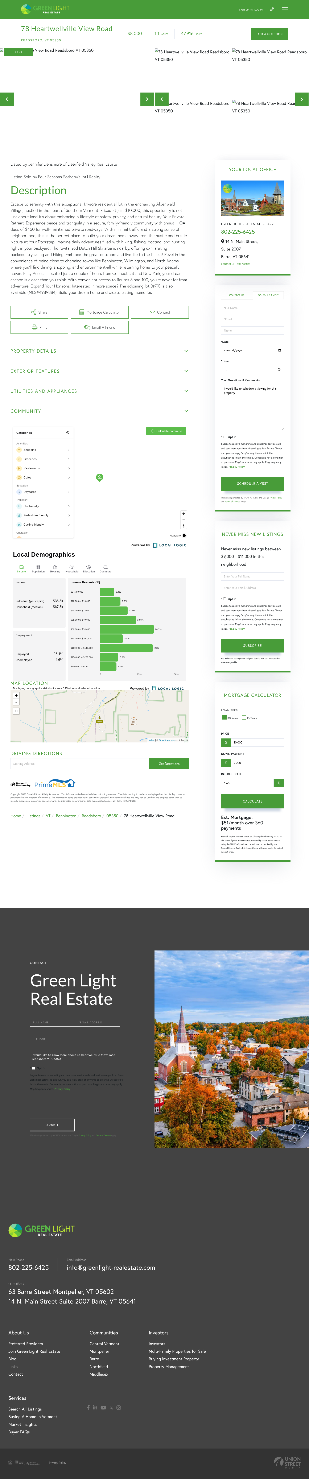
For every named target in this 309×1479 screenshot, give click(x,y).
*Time (225, 361)
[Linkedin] (95, 1408)
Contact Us (228, 264)
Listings (33, 816)
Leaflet (151, 740)
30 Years (232, 718)
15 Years (252, 718)
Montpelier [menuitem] (99, 1351)
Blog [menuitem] (12, 1359)
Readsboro (91, 816)
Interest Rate (231, 774)
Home (16, 816)
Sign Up (244, 9)
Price (225, 734)
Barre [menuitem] (94, 1359)
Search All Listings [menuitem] (25, 1409)
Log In (259, 9)
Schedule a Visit (268, 295)
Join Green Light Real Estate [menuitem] (34, 1351)
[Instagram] (118, 1408)
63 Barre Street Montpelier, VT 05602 (61, 1291)
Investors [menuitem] (157, 1343)
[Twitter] (111, 1408)
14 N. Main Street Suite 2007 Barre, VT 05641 (72, 1301)
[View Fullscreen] (16, 711)
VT (48, 816)
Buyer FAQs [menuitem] (19, 1432)
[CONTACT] (269, 34)
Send (52, 1125)
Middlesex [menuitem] (99, 1374)
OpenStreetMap (167, 740)
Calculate (253, 801)
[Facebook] (88, 1408)
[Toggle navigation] (285, 9)
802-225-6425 (238, 231)
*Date (225, 342)
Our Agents (243, 264)
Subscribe (252, 645)
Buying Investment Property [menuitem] (174, 1359)
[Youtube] (103, 1408)
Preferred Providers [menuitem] (25, 1343)
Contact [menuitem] (15, 1374)
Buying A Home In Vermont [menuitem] (32, 1416)
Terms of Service (232, 501)
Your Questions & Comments (240, 380)
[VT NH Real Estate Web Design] (287, 1462)
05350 (112, 816)
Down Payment (232, 754)
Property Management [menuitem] (169, 1366)
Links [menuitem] (13, 1366)
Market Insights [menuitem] (22, 1424)
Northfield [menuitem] (99, 1366)
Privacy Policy (237, 466)
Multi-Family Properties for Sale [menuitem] (177, 1351)
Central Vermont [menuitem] (104, 1343)
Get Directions (169, 764)
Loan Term (230, 710)
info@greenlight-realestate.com (111, 1267)
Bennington (66, 816)
